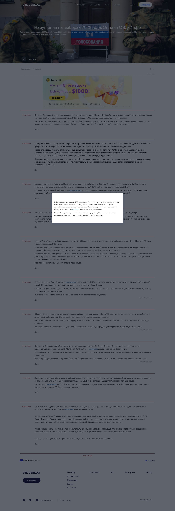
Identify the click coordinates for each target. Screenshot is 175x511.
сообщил (75, 209)
